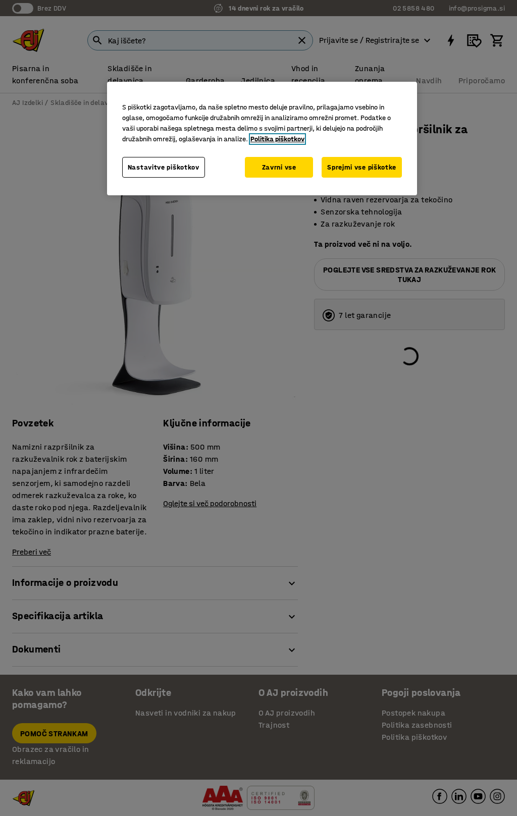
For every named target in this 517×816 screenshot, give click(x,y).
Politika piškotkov (277, 139)
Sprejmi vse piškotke (361, 167)
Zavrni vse (279, 167)
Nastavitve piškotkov (163, 167)
